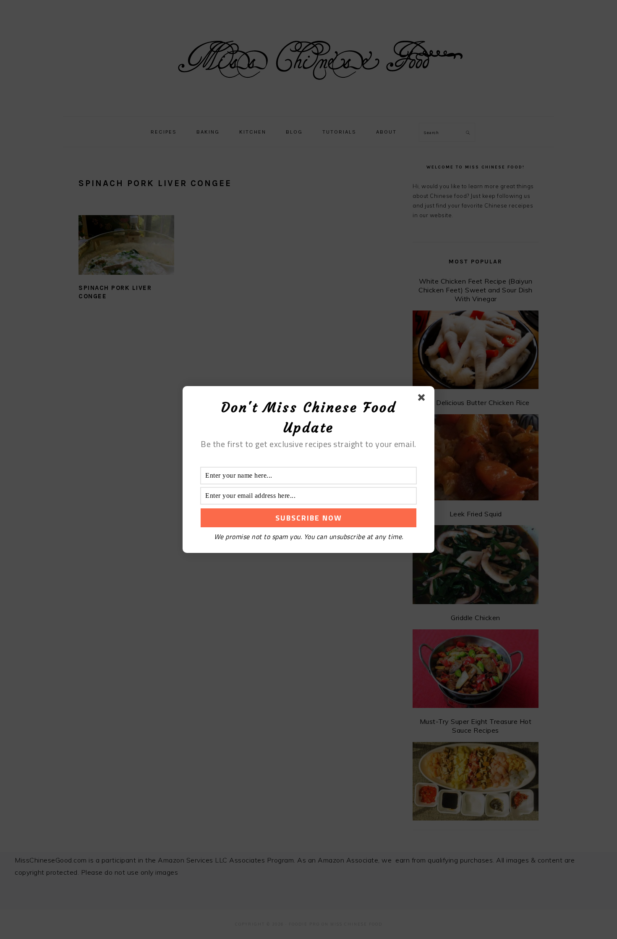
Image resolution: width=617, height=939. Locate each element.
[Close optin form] (423, 399)
